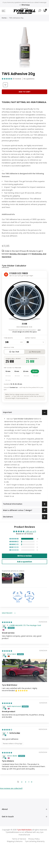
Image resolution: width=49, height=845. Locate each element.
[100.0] (17, 596)
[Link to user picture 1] (24, 670)
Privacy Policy (34, 839)
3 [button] (25, 782)
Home (4, 18)
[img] (7, 622)
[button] (7, 79)
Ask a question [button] (24, 561)
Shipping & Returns (14, 841)
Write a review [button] (24, 555)
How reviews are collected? (11, 788)
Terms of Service (19, 839)
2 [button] (21, 782)
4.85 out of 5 (30, 531)
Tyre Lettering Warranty (35, 841)
